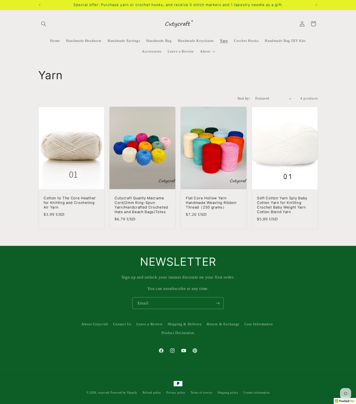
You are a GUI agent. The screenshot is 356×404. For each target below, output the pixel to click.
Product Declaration (178, 333)
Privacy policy (175, 392)
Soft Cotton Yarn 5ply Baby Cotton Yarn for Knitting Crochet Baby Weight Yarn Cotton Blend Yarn (282, 205)
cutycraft (104, 392)
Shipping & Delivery (185, 324)
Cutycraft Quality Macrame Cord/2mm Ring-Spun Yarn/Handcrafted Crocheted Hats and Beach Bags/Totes (141, 205)
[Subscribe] (218, 303)
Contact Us (122, 324)
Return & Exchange (223, 324)
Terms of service (201, 392)
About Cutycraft (94, 324)
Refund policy (152, 392)
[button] (43, 23)
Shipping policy (227, 392)
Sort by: (244, 98)
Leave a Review (149, 324)
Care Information (258, 324)
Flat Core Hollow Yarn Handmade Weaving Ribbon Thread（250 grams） (211, 203)
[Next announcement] (316, 5)
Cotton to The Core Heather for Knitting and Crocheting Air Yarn (70, 203)
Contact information (256, 392)
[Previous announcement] (39, 5)
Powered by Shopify (123, 392)
